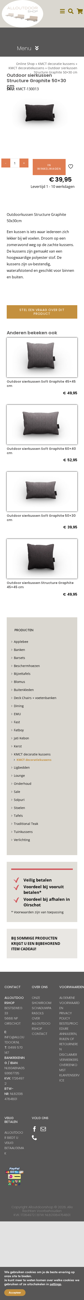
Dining (19, 706)
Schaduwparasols (41, 1010)
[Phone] (34, 1137)
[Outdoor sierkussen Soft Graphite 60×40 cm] (42, 407)
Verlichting (22, 840)
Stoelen (19, 808)
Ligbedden (22, 767)
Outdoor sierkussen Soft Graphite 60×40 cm (41, 450)
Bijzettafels (22, 673)
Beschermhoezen (27, 666)
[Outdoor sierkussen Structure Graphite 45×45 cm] (42, 542)
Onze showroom (41, 1000)
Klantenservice (69, 1078)
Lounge (19, 775)
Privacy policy (65, 1016)
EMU (17, 714)
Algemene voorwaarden (69, 1002)
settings (55, 1284)
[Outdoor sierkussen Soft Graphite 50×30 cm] (42, 474)
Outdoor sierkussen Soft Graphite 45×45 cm (41, 383)
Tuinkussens (23, 832)
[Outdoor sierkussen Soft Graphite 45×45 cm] (42, 340)
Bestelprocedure (68, 1026)
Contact (39, 1034)
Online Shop (25, 64)
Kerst (18, 746)
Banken (19, 650)
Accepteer (15, 1292)
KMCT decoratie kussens (56, 64)
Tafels (18, 815)
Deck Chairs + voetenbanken (35, 698)
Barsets (19, 658)
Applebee (21, 641)
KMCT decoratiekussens (34, 760)
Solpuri (19, 800)
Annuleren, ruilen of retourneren (68, 1041)
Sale (17, 791)
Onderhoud (22, 783)
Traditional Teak (26, 824)
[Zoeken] (70, 11)
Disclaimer (68, 1054)
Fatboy (19, 730)
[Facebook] (34, 1129)
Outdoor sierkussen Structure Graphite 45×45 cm (40, 585)
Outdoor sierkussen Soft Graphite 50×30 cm (41, 517)
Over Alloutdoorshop (41, 1023)
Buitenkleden (24, 690)
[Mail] (43, 1129)
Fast (17, 722)
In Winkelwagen (49, 167)
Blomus (19, 682)
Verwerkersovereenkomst (68, 1065)
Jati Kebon (21, 738)
